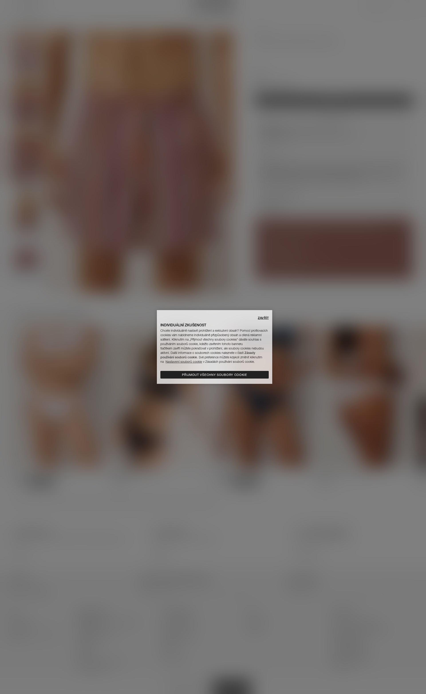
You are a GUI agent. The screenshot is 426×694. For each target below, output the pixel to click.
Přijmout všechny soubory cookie (214, 375)
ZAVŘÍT (263, 318)
